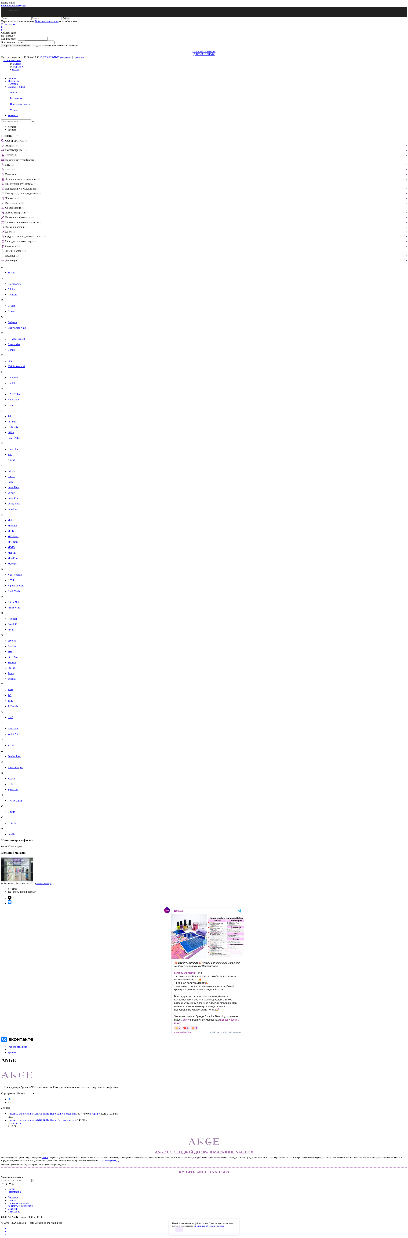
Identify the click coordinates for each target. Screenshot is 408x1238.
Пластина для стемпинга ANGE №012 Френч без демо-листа (41, 1120)
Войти (11, 1189)
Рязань (15, 69)
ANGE (45, 1157)
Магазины (13, 81)
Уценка (14, 110)
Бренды (12, 78)
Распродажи (16, 98)
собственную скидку (110, 1160)
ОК (179, 1229)
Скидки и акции (17, 86)
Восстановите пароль (46, 21)
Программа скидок (20, 104)
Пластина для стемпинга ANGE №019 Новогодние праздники (42, 1113)
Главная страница (17, 1046)
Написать (79, 57)
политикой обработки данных (209, 1226)
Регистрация (8, 24)
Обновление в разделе (13, 5)
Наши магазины (12, 60)
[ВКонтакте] (2, 1183)
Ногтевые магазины (18, 1203)
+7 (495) (50, 57)
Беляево (17, 63)
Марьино (18, 66)
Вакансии (13, 1208)
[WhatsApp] (13, 1183)
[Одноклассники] (6, 1183)
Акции (14, 92)
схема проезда (43, 883)
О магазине (14, 1211)
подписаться (14, 1123)
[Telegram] (9, 1183)
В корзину (95, 1113)
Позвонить (65, 57)
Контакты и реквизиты (20, 1205)
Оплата (12, 1200)
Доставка (13, 83)
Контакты (13, 115)
